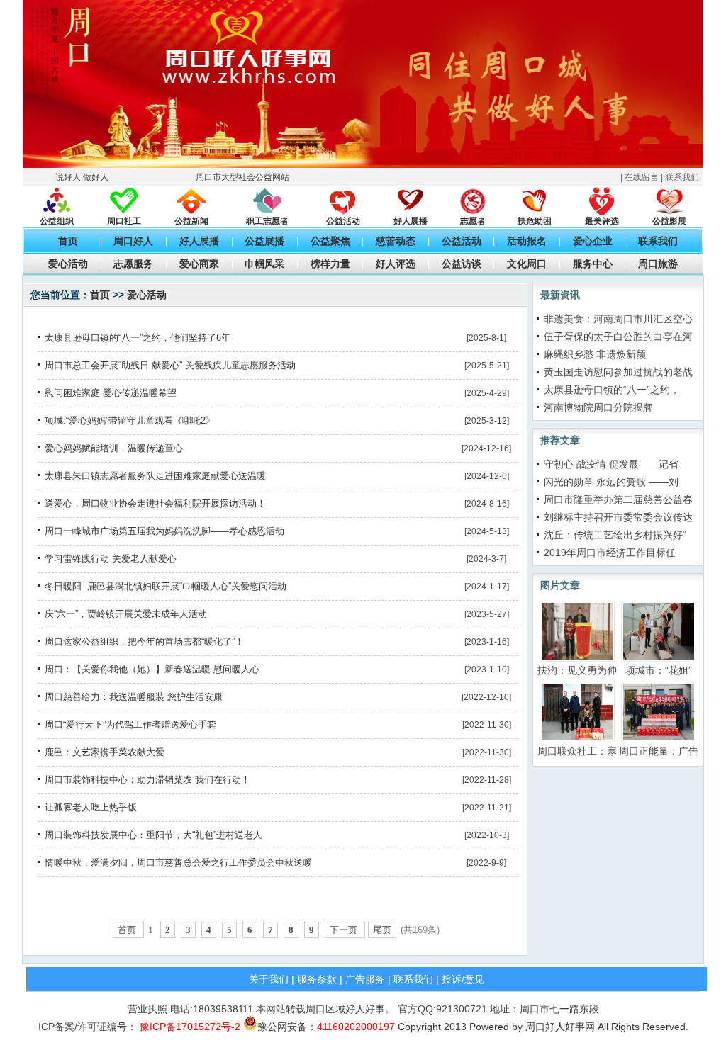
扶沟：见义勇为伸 (577, 670)
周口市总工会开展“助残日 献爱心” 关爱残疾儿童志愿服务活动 (170, 365)
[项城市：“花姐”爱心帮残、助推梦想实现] (658, 630)
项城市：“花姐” (658, 670)
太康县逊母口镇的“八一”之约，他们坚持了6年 (137, 337)
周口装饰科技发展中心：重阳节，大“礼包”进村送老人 (153, 835)
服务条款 (317, 979)
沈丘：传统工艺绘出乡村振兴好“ (615, 535)
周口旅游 (658, 263)
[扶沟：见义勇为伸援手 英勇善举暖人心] (577, 630)
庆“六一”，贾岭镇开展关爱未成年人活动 (126, 614)
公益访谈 (461, 263)
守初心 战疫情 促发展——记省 (611, 464)
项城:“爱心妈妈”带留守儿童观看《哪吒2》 (130, 420)
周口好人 (133, 241)
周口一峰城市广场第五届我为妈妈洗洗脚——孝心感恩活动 (164, 531)
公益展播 (264, 241)
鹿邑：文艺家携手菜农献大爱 (104, 752)
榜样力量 (330, 263)
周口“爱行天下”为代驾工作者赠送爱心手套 (130, 724)
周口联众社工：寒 (577, 751)
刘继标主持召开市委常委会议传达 (618, 517)
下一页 (345, 930)
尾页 (382, 930)
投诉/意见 (463, 979)
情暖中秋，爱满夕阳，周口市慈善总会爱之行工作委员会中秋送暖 (178, 862)
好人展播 (199, 241)
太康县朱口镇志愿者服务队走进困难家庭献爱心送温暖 (155, 475)
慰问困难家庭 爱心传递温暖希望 (111, 393)
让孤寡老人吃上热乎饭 (91, 807)
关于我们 (269, 979)
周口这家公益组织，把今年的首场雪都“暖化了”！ (144, 641)
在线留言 (642, 177)
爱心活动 (68, 263)
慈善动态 (395, 241)
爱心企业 (593, 241)
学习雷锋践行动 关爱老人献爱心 (111, 558)
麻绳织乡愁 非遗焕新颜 (595, 354)
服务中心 (593, 263)
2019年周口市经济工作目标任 (610, 552)
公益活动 (461, 241)
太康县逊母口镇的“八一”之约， (612, 389)
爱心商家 (199, 263)
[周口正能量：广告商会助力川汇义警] (658, 711)
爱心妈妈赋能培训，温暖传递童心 (114, 448)
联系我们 (682, 177)
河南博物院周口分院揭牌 (598, 407)
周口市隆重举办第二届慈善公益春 (618, 499)
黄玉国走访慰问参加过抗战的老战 (618, 372)
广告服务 (365, 979)
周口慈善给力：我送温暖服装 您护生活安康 (134, 696)
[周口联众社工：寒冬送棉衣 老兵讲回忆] (577, 711)
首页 (68, 241)
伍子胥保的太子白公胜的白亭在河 (618, 336)
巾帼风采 (264, 263)
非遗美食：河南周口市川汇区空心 (618, 318)
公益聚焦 (330, 241)
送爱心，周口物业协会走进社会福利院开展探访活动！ (155, 503)
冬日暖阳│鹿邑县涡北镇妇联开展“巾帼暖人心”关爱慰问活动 (165, 586)
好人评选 (395, 263)
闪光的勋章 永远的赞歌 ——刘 (611, 481)
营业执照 (147, 1009)
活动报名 (527, 241)
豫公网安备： (326, 1026)
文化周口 (527, 263)
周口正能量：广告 (658, 751)
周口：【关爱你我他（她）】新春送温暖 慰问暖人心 (152, 669)
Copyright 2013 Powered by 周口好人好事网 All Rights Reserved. (541, 1026)
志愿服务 (133, 263)
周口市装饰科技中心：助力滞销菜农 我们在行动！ (147, 779)
